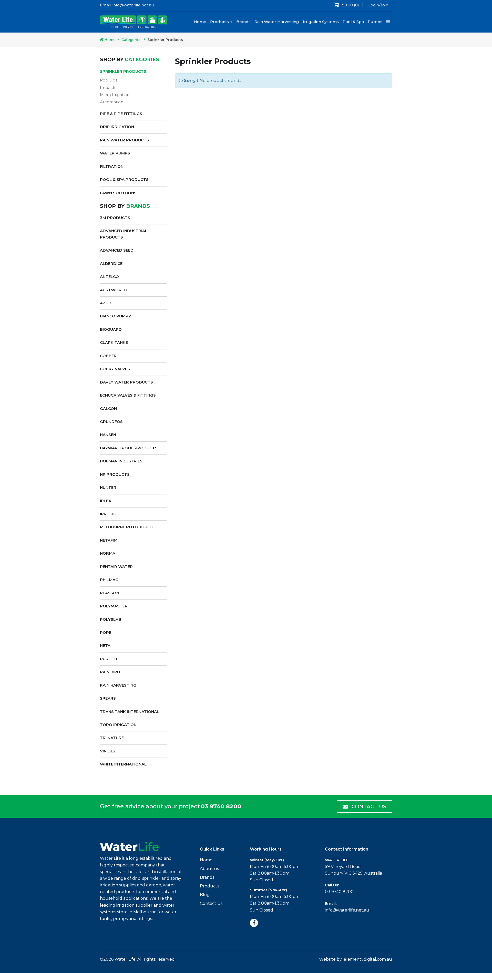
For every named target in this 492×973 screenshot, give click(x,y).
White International (123, 764)
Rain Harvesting (118, 685)
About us (209, 868)
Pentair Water (116, 566)
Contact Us (368, 806)
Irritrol (109, 513)
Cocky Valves (115, 368)
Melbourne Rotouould (126, 526)
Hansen (108, 434)
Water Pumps (115, 153)
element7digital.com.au (368, 959)
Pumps (375, 21)
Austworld (113, 289)
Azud (105, 303)
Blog (205, 894)
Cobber (108, 355)
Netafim (108, 540)
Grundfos (111, 421)
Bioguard (111, 329)
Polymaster (114, 606)
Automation (111, 101)
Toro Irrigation (118, 724)
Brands (243, 21)
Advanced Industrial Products (123, 233)
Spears (108, 698)
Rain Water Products (124, 140)
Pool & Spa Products (124, 179)
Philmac (109, 579)
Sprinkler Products (123, 71)
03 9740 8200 (221, 806)
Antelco (109, 276)
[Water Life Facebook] (254, 923)
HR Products (115, 474)
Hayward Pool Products (129, 448)
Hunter (108, 487)
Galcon (108, 408)
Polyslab (110, 619)
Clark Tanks (114, 342)
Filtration (112, 166)
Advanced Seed (117, 250)
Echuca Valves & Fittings (128, 395)
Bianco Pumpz (115, 316)
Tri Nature (112, 737)
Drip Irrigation (117, 126)
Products (220, 21)
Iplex (105, 500)
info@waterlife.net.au (133, 5)
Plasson (109, 593)
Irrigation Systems (321, 21)
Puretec (109, 658)
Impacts (108, 87)
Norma (107, 553)
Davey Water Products (126, 382)
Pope (105, 632)
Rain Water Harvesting (276, 21)
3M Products (115, 217)
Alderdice (111, 263)
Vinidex (108, 751)
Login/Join (378, 5)
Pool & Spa (353, 21)
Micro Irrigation (114, 94)
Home (200, 21)
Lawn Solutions (118, 192)
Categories (131, 39)
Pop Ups (108, 80)
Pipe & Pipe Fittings (121, 113)
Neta (105, 645)
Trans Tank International (129, 711)
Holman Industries (121, 461)
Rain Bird (110, 671)
